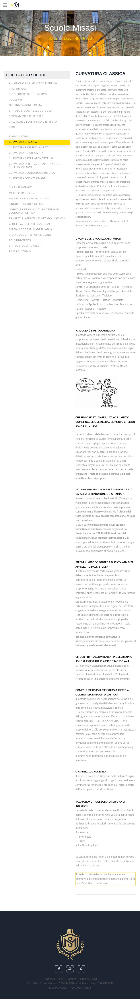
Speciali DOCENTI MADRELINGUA (30, 229)
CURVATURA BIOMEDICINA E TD (29, 148)
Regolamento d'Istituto (26, 116)
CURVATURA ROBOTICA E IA (26, 153)
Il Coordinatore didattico (28, 94)
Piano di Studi (19, 137)
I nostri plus (18, 89)
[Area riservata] (81, 968)
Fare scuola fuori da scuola (29, 199)
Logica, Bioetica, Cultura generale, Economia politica (34, 211)
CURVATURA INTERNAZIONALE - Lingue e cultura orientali (35, 166)
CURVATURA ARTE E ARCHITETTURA (31, 158)
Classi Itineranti (21, 187)
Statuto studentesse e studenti (32, 111)
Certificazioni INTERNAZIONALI (30, 224)
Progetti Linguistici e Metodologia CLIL (37, 218)
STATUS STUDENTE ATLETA (25, 246)
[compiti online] (70, 968)
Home (52, 38)
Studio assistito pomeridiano (30, 235)
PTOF (12, 127)
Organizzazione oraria (25, 105)
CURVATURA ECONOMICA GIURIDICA (32, 173)
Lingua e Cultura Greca (26, 204)
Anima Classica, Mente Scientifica (33, 83)
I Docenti (15, 100)
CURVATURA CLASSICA (23, 142)
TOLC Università (20, 240)
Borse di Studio (20, 251)
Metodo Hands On (21, 193)
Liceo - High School (78, 38)
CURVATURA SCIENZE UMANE (27, 178)
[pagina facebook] (58, 968)
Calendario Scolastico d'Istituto (33, 122)
